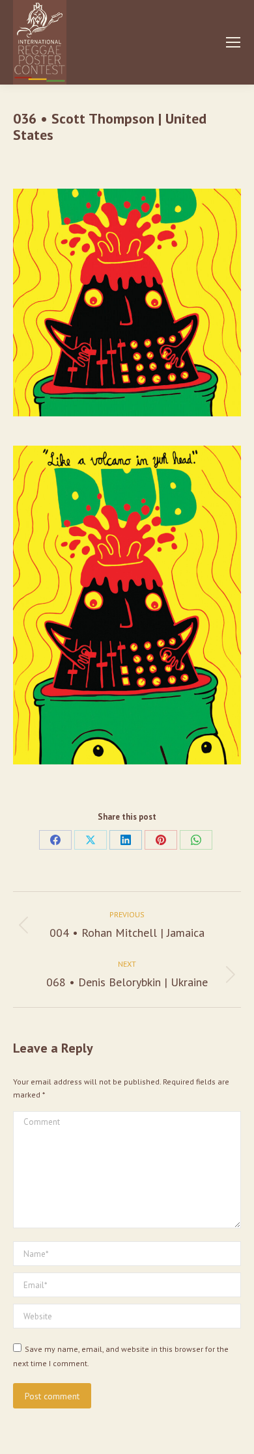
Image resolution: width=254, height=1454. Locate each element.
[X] (90, 840)
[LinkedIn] (125, 840)
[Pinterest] (161, 840)
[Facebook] (55, 840)
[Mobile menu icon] (233, 42)
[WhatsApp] (196, 840)
